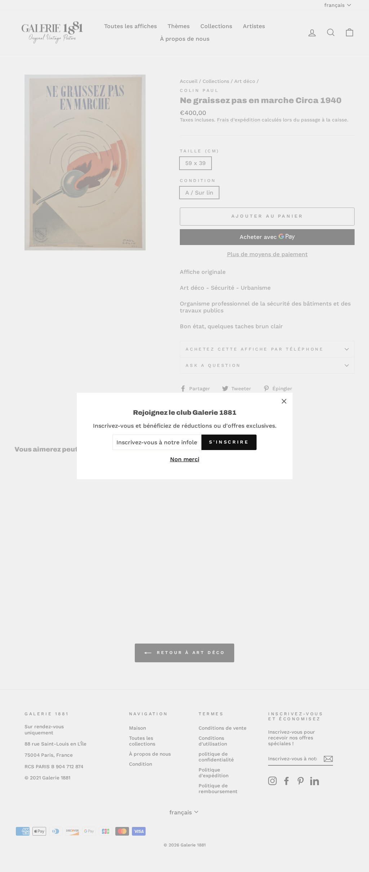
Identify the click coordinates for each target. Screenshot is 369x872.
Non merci (184, 459)
